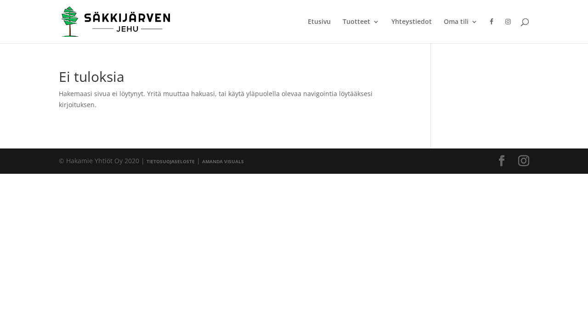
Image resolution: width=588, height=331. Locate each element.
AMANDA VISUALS (223, 161)
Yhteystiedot (411, 22)
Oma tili (456, 22)
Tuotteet (356, 22)
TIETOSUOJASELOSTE (171, 161)
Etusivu (319, 22)
